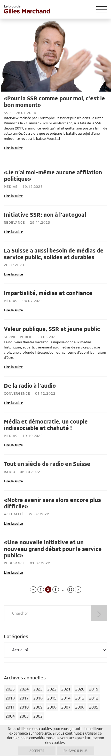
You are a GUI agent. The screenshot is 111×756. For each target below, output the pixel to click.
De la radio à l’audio (30, 386)
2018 (10, 698)
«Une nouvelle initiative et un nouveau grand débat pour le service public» (53, 549)
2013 (79, 698)
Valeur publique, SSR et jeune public (52, 329)
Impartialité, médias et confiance (48, 293)
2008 (52, 707)
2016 (38, 698)
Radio (9, 472)
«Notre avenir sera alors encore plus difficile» (52, 503)
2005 (93, 707)
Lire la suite (13, 148)
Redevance (14, 223)
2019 (93, 689)
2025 (10, 689)
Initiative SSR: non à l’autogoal (45, 215)
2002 (38, 716)
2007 (65, 707)
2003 (24, 716)
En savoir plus (76, 751)
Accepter (36, 751)
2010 (24, 707)
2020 (79, 689)
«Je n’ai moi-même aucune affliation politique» (53, 175)
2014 (65, 698)
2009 (38, 707)
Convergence (17, 394)
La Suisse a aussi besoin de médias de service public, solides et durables (54, 254)
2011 (10, 707)
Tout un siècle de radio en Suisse (47, 464)
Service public (18, 337)
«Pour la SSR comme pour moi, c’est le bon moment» (54, 101)
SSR (7, 113)
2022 (52, 689)
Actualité (14, 514)
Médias (11, 187)
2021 (65, 689)
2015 (52, 698)
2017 (24, 698)
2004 (10, 716)
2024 (24, 689)
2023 (38, 689)
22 (70, 590)
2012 (93, 698)
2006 (79, 707)
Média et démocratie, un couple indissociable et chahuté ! (46, 425)
